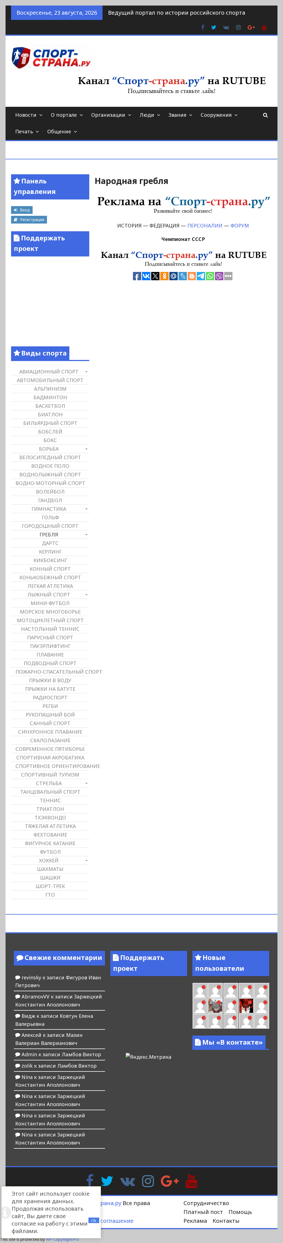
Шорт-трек (50, 886)
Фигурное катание (50, 843)
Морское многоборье (50, 611)
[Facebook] (89, 1180)
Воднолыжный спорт (50, 474)
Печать (24, 131)
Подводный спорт (50, 663)
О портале (64, 114)
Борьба (49, 448)
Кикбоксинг (50, 560)
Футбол (50, 851)
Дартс (50, 543)
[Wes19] (215, 1006)
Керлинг (50, 551)
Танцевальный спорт (50, 791)
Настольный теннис (50, 629)
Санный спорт (50, 723)
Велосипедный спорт (50, 457)
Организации (108, 114)
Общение (59, 131)
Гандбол (50, 500)
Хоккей (49, 860)
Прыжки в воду (50, 680)
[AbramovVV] (231, 1021)
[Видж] (246, 1021)
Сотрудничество (206, 1203)
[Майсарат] (246, 1006)
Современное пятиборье (50, 749)
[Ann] (231, 990)
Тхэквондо (50, 817)
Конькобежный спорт (50, 577)
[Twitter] (107, 1180)
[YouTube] (191, 1180)
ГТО (50, 894)
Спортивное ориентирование (52, 766)
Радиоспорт (50, 697)
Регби (50, 706)
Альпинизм (50, 388)
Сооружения (216, 114)
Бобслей (50, 431)
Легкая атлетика (50, 586)
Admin (29, 1054)
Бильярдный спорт (50, 423)
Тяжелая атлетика (50, 826)
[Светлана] (261, 990)
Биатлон (50, 414)
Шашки (50, 877)
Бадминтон (50, 397)
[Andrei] (200, 1021)
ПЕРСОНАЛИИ (204, 225)
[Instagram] (148, 1180)
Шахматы (50, 869)
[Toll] (200, 990)
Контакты (226, 1220)
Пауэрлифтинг (50, 646)
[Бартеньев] (261, 1006)
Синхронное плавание (50, 731)
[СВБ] (215, 1021)
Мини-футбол (50, 603)
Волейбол (50, 491)
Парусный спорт (50, 637)
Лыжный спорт (48, 594)
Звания (177, 114)
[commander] (200, 1006)
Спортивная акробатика (50, 757)
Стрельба (49, 783)
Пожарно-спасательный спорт (52, 671)
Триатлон (50, 809)
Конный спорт (50, 568)
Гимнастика (49, 508)
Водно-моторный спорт (50, 483)
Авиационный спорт (48, 371)
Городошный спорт (50, 526)
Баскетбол (50, 406)
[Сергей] (261, 1021)
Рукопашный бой (50, 714)
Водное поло (50, 466)
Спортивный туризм (50, 774)
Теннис (50, 800)
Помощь (240, 1212)
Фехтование (50, 834)
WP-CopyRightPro (62, 1239)
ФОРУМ (239, 225)
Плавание (50, 654)
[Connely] (246, 990)
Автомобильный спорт (50, 380)
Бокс (50, 440)
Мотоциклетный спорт (50, 620)
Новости (25, 114)
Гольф (50, 517)
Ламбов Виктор (81, 1054)
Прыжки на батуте (50, 689)
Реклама (195, 1220)
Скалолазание (50, 740)
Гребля (49, 534)
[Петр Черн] (215, 990)
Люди (147, 114)
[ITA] (231, 1006)
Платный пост (203, 1212)
